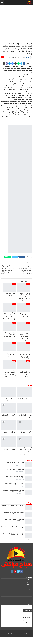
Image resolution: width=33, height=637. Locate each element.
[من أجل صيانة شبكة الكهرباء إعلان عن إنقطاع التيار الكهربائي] (9, 326)
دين (29, 602)
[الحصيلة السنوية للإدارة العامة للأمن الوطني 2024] (28, 528)
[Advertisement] (16, 24)
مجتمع (3, 57)
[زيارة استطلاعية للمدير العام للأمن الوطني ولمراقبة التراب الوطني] (28, 507)
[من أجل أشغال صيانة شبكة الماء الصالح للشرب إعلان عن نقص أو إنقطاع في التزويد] (23, 346)
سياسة (28, 579)
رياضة (28, 584)
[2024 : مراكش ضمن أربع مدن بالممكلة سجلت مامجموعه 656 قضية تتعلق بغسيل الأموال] (28, 514)
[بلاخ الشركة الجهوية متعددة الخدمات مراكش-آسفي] (23, 307)
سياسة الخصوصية (25, 620)
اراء (29, 599)
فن (29, 587)
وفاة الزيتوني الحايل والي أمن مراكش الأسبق (13, 469)
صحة (29, 604)
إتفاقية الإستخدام (26, 617)
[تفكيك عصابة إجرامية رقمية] (24, 392)
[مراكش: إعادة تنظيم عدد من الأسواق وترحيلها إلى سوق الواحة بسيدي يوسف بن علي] (9, 307)
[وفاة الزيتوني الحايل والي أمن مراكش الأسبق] (9, 287)
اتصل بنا (28, 622)
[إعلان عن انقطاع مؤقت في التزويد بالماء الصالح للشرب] (9, 346)
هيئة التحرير (27, 615)
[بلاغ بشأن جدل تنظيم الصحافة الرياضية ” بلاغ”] (8, 392)
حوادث (28, 597)
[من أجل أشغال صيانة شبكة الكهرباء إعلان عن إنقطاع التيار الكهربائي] (23, 364)
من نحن (28, 612)
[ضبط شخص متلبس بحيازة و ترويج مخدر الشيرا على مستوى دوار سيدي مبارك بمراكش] (28, 535)
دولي (29, 589)
